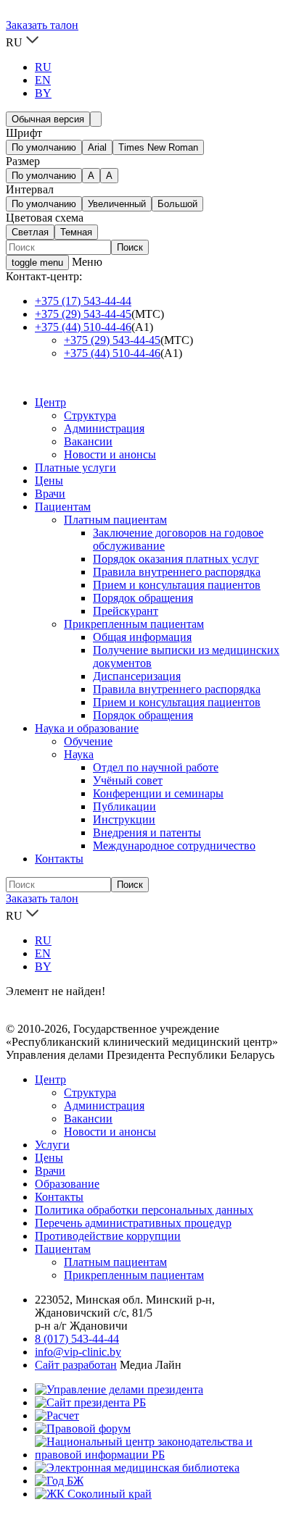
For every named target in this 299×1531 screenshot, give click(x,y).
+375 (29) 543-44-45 (83, 314)
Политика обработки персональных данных (144, 1210)
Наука (79, 754)
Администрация (104, 428)
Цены (49, 480)
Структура (90, 415)
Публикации (124, 806)
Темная (76, 232)
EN (43, 80)
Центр (50, 402)
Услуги (52, 1144)
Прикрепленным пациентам (134, 624)
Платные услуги (75, 467)
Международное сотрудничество (174, 845)
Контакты (59, 858)
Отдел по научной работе (155, 767)
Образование (67, 1184)
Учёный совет (128, 780)
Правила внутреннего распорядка (177, 572)
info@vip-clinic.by (78, 1352)
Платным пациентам (115, 519)
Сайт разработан (76, 1365)
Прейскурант (125, 611)
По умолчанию (44, 147)
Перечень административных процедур (133, 1223)
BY (43, 93)
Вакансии (88, 441)
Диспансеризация (137, 676)
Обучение (88, 741)
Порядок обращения (143, 598)
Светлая (30, 232)
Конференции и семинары (158, 793)
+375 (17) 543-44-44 (83, 301)
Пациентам (63, 506)
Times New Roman (158, 147)
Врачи (50, 493)
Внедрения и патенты (147, 832)
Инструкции (124, 819)
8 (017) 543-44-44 (77, 1339)
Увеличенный (117, 203)
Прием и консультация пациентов (177, 585)
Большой (177, 203)
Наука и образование (87, 728)
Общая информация (142, 637)
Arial (97, 147)
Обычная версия (48, 119)
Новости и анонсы (110, 454)
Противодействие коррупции (108, 1236)
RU (43, 67)
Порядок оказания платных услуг (176, 559)
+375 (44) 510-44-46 (83, 327)
